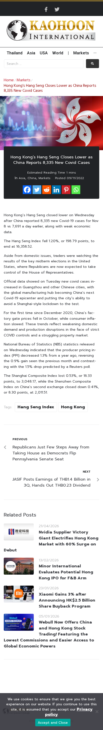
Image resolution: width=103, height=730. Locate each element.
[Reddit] (46, 189)
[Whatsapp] (76, 189)
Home (9, 80)
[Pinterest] (66, 189)
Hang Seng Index (36, 407)
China (32, 178)
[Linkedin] (56, 189)
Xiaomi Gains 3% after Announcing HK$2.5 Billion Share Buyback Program (67, 600)
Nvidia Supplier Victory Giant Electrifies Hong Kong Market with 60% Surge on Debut (51, 541)
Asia (22, 178)
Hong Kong (73, 407)
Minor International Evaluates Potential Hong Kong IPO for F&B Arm (66, 572)
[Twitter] (57, 9)
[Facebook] (27, 189)
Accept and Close (53, 722)
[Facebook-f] (46, 9)
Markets (23, 80)
